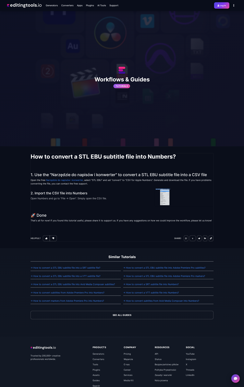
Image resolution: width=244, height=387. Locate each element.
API (156, 354)
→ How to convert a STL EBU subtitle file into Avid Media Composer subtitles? (72, 284)
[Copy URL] (211, 238)
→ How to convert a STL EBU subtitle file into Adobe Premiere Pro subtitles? (164, 267)
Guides (96, 380)
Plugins (96, 369)
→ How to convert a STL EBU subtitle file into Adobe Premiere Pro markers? (164, 276)
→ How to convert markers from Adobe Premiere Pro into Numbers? (67, 300)
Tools (95, 364)
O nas (127, 364)
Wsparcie (128, 359)
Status (158, 359)
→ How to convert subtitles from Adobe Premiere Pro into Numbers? (67, 292)
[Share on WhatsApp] (186, 238)
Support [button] (113, 5)
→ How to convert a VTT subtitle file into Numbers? (151, 292)
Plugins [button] (90, 5)
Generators (98, 354)
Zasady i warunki (163, 375)
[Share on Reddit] (199, 238)
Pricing (127, 354)
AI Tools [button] (101, 5)
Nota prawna (161, 380)
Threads (190, 369)
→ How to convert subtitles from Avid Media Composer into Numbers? (161, 300)
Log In (223, 5)
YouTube (190, 354)
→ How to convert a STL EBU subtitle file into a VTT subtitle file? (65, 276)
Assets (96, 375)
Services (128, 375)
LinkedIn (190, 375)
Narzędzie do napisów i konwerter (64, 180)
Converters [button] (67, 5)
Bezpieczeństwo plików (166, 364)
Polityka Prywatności (165, 369)
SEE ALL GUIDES (122, 315)
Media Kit (129, 380)
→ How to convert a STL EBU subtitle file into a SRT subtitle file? (65, 267)
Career (127, 369)
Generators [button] (52, 5)
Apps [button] (80, 5)
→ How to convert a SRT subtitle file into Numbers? (151, 284)
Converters (98, 359)
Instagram (191, 359)
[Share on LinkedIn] (205, 238)
